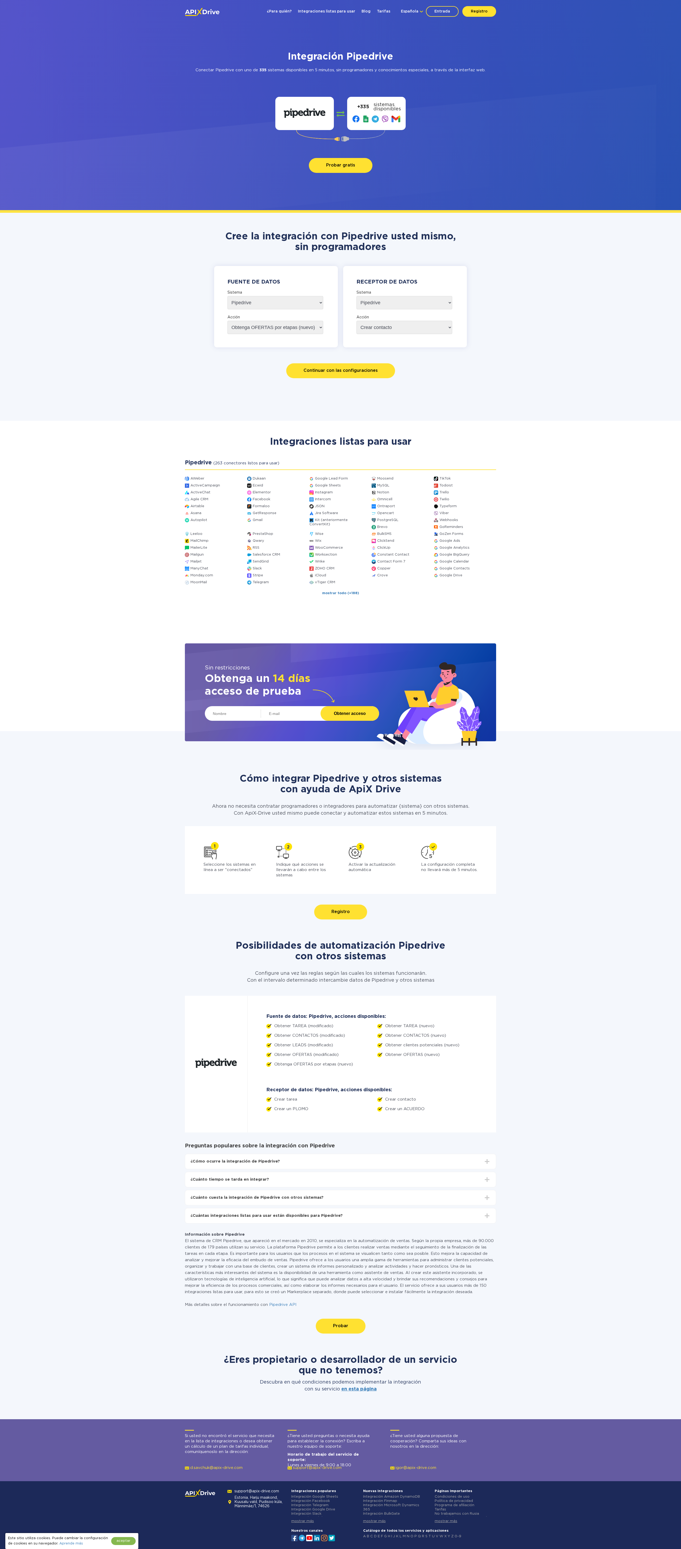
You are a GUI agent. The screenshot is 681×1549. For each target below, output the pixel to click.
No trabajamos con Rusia (457, 1513)
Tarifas (383, 11)
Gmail (258, 520)
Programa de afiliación (454, 1505)
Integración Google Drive (313, 1509)
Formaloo (261, 506)
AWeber (197, 478)
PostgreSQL (387, 520)
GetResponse (264, 513)
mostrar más (302, 1521)
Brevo (382, 527)
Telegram (261, 582)
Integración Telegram (310, 1505)
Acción (233, 317)
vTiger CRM (325, 582)
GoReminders (451, 527)
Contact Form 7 (391, 561)
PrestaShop (263, 533)
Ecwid (258, 485)
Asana (195, 513)
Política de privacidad (454, 1501)
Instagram (324, 492)
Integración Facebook (310, 1501)
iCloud (320, 575)
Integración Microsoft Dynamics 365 (391, 1507)
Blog (366, 11)
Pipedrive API (283, 1304)
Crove (382, 575)
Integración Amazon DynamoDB (391, 1496)
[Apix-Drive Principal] (202, 12)
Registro (479, 11)
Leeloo (196, 533)
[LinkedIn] (317, 1537)
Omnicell (384, 499)
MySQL (383, 485)
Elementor (262, 492)
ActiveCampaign (205, 485)
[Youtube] (309, 1537)
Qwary (258, 540)
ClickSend (385, 540)
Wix (318, 540)
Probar (340, 1326)
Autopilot (198, 520)
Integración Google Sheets (314, 1496)
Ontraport (386, 506)
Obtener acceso (350, 713)
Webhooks (448, 520)
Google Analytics (454, 547)
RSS (256, 547)
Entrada (442, 11)
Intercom (323, 499)
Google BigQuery (454, 554)
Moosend (385, 478)
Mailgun (197, 554)
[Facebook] (294, 1537)
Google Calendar (454, 561)
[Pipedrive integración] (304, 113)
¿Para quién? (279, 11)
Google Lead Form (331, 478)
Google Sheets (328, 485)
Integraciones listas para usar (326, 11)
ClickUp (384, 547)
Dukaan (259, 478)
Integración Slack (306, 1513)
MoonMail (198, 582)
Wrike (320, 561)
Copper (384, 568)
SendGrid (261, 561)
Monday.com (201, 575)
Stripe (258, 575)
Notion (383, 492)
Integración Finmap (380, 1501)
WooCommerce (329, 547)
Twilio (444, 499)
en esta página (359, 1389)
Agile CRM (199, 499)
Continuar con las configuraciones (341, 371)
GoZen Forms (451, 533)
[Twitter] (332, 1537)
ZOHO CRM (324, 568)
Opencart (385, 513)
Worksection (326, 554)
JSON (320, 506)
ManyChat (199, 568)
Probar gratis (340, 165)
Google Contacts (454, 568)
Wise (319, 533)
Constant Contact (393, 554)
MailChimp (199, 540)
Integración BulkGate (381, 1513)
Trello (444, 492)
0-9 (458, 1536)
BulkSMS (384, 533)
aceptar (123, 1540)
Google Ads (449, 540)
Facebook (261, 499)
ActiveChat (200, 492)
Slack (257, 568)
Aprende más (71, 1543)
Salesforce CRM (266, 554)
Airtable (197, 506)
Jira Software (326, 513)
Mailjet (196, 561)
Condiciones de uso (452, 1496)
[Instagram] (324, 1537)
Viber (444, 513)
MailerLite (198, 547)
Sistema (234, 292)
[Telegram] (302, 1538)
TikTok (445, 478)
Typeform (448, 506)
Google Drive (450, 575)
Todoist (446, 485)
